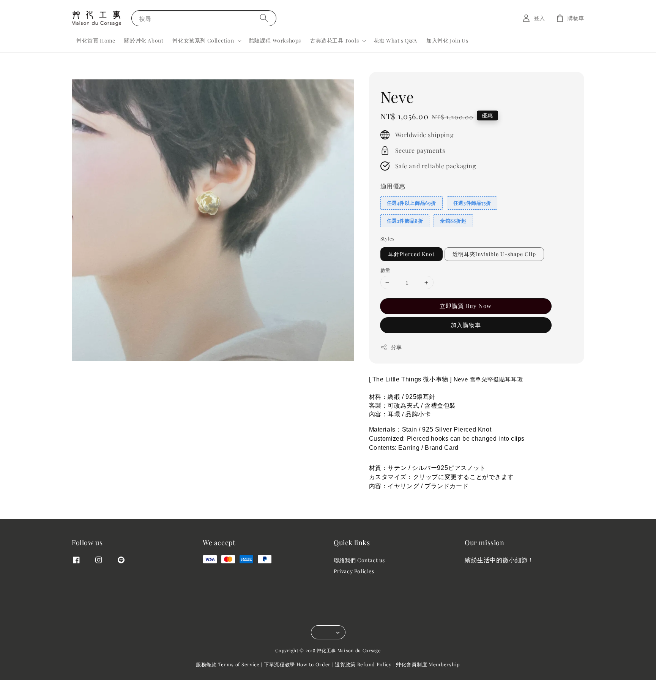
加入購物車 (466, 325)
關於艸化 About (143, 40)
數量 (385, 270)
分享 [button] (396, 347)
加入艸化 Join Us (447, 40)
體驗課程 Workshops (275, 40)
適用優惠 (392, 186)
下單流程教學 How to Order (297, 664)
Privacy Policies (354, 571)
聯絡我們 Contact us (359, 560)
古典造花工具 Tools (334, 40)
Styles (387, 238)
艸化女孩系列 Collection (203, 40)
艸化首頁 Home (95, 40)
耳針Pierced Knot (411, 254)
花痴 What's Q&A (395, 40)
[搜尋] (264, 18)
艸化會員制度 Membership (428, 664)
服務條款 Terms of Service (228, 664)
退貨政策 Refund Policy (363, 664)
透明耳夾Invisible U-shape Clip (494, 254)
